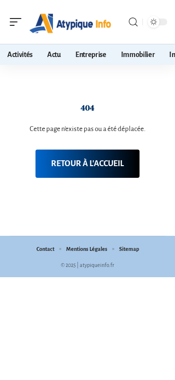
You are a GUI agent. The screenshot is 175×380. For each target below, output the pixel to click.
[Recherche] (133, 22)
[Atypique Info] (70, 22)
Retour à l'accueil (87, 163)
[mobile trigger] (18, 22)
